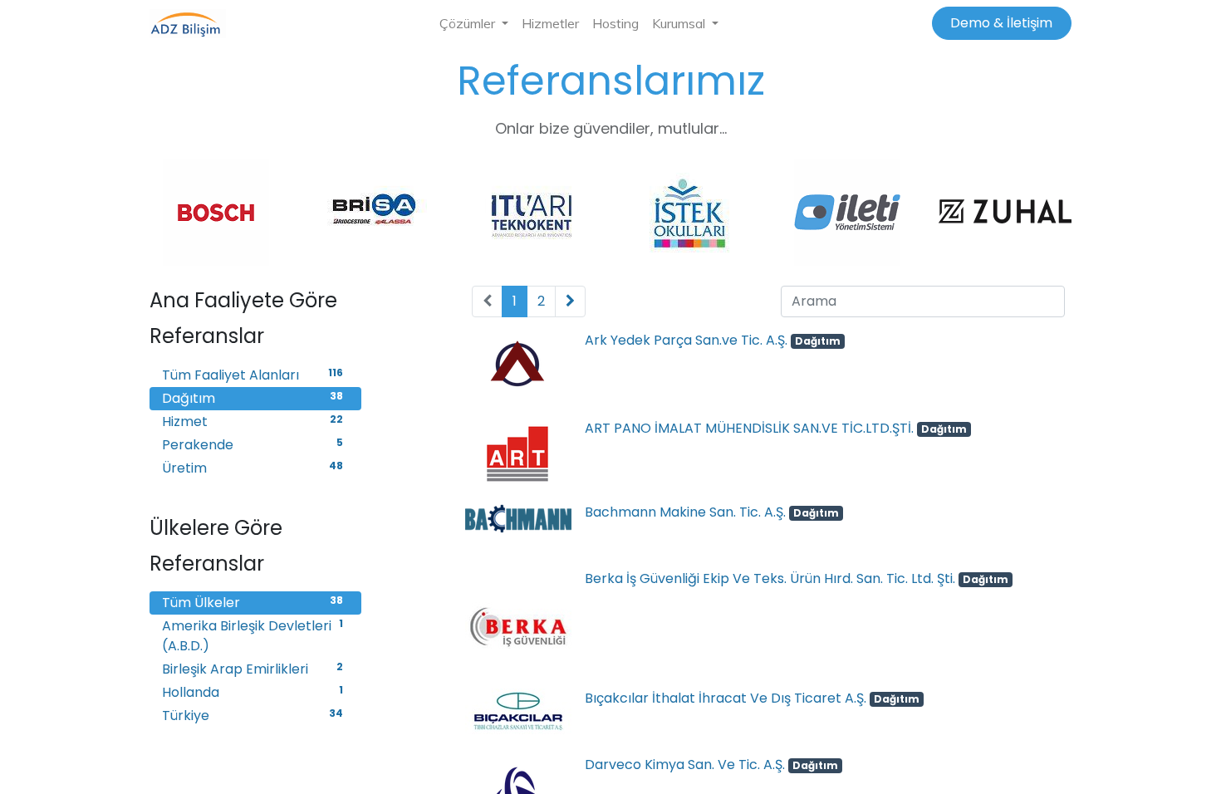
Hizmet (252, 421)
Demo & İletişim (1001, 22)
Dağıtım (252, 398)
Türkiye (252, 715)
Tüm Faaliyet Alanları (252, 375)
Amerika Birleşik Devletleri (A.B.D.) (252, 635)
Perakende (252, 444)
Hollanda (252, 692)
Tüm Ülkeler (252, 602)
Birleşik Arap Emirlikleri (252, 669)
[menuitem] (550, 23)
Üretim (252, 468)
